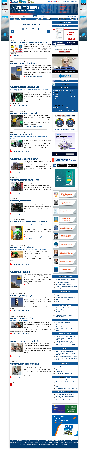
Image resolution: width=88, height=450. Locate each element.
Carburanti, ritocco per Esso (21, 318)
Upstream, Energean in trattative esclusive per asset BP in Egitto (66, 359)
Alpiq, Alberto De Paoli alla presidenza (64, 284)
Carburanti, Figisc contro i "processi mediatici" (65, 345)
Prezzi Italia (56, 97)
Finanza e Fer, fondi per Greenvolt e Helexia (65, 400)
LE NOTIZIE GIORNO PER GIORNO (65, 26)
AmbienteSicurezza (76, 19)
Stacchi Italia (56, 99)
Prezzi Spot (55, 107)
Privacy (56, 446)
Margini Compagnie (57, 92)
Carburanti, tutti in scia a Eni (22, 247)
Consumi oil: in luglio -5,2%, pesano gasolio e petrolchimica (65, 339)
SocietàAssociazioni (15, 19)
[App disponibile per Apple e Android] (65, 166)
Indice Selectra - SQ (70, 97)
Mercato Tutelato (70, 92)
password (24, 16)
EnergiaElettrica (59, 19)
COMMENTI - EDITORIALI (65, 22)
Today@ (67, 107)
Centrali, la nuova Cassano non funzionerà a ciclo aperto (66, 369)
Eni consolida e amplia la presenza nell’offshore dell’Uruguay (65, 354)
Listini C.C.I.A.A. (57, 95)
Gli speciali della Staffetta (59, 189)
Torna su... (12, 382)
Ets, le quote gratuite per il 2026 (62, 307)
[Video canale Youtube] (56, 1)
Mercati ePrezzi (42, 19)
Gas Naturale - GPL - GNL (65, 377)
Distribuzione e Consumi (65, 334)
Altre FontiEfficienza (72, 19)
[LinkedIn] (48, 1)
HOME (11, 19)
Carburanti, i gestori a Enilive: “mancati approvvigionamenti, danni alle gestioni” (64, 342)
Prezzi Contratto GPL (70, 103)
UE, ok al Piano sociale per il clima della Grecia (65, 297)
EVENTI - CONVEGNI (58, 111)
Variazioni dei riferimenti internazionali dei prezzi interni (66, 329)
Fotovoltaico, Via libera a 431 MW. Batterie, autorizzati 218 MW (64, 316)
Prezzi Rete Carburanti (58, 90)
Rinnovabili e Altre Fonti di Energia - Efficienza (65, 392)
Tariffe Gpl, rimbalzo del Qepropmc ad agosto (65, 379)
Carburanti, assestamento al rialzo (24, 113)
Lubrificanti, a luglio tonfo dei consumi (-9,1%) (65, 336)
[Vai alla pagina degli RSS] (58, 1)
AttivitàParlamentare (37, 19)
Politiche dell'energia (65, 291)
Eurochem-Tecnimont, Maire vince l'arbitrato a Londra (65, 280)
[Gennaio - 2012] (23, 29)
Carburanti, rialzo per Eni (20, 271)
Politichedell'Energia (20, 19)
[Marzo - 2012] (38, 29)
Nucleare (68, 19)
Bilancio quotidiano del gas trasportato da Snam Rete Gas (66, 382)
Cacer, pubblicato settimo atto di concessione (65, 394)
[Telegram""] (50, 1)
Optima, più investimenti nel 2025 (63, 282)
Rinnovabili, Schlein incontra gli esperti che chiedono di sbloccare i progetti (65, 397)
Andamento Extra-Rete (58, 103)
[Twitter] (53, 1)
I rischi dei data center (60, 371)
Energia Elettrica (65, 363)
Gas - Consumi (69, 101)
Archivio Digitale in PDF (71, 35)
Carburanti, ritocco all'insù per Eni (24, 63)
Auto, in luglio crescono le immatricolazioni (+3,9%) (66, 356)
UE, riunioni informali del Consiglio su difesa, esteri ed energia (66, 294)
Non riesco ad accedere (42, 16)
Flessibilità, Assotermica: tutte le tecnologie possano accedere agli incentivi (66, 287)
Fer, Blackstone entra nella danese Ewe (64, 373)
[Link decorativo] (59, 34)
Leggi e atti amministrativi (28, 19)
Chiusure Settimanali (58, 105)
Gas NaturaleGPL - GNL (64, 19)
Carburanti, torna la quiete (21, 200)
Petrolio (54, 19)
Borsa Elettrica (69, 90)
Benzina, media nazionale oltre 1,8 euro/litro (28, 221)
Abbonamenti (70, 16)
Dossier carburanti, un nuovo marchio (63, 322)
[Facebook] (55, 1)
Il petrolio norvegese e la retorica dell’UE (64, 299)
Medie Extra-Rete (57, 101)
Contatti (76, 16)
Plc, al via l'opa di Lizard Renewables (63, 402)
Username (12, 16)
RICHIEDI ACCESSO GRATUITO (70, 1)
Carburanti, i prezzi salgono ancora (24, 86)
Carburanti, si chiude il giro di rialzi (24, 363)
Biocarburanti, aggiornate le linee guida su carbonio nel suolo (66, 310)
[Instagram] (51, 1)
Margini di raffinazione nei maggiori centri (64, 351)
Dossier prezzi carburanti (61, 324)
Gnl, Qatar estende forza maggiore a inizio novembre (66, 388)
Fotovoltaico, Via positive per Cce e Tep (63, 313)
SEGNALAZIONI (71, 111)
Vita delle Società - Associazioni (65, 276)
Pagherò (57, 301)
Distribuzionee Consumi (48, 19)
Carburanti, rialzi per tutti (21, 134)
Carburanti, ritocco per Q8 (21, 295)
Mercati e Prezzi (65, 320)
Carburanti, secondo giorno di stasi (24, 179)
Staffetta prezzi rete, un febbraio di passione (28, 42)
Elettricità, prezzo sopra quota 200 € (63, 366)
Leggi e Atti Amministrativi (65, 305)
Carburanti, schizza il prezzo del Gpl (24, 341)
